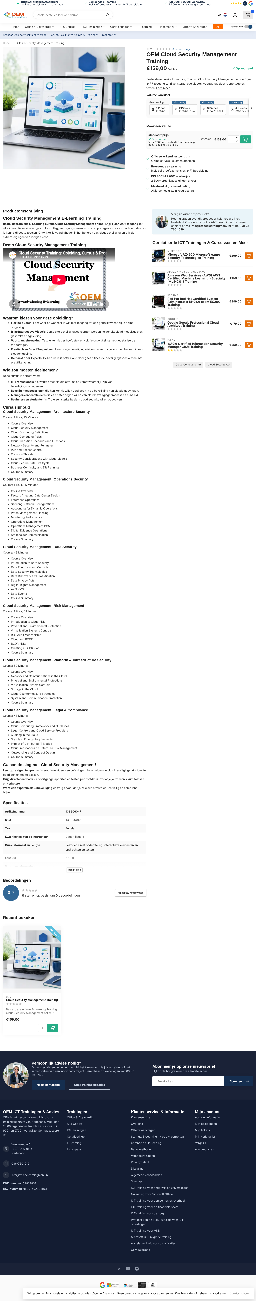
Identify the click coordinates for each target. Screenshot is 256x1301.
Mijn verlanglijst (205, 1136)
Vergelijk (200, 1143)
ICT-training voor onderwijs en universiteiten (159, 1187)
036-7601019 (20, 1163)
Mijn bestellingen (206, 1123)
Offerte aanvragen (143, 1130)
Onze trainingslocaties (89, 1084)
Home (15, 26)
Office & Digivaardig (38, 26)
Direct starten (108, 34)
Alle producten (204, 1149)
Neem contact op (48, 1084)
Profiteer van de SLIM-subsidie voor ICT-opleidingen (157, 1222)
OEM (149, 49)
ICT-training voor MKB (145, 1230)
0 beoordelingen (182, 49)
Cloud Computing (188, 364)
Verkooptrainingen (143, 1155)
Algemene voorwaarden (146, 1175)
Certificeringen (119, 26)
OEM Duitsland (140, 1249)
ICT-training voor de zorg (147, 1213)
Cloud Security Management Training (40, 43)
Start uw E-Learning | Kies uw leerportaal (157, 1136)
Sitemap (136, 1181)
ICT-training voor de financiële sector (155, 1207)
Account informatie (207, 1117)
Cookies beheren (240, 1293)
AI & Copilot (67, 26)
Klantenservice (140, 1117)
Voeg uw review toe (130, 892)
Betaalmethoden (141, 1149)
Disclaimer (137, 1168)
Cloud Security (219, 364)
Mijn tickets (202, 1130)
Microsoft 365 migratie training (151, 1237)
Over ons (137, 1123)
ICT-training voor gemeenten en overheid (158, 1200)
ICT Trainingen (92, 26)
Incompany (167, 26)
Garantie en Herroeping (146, 1143)
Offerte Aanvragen (195, 26)
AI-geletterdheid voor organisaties (153, 1243)
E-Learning (145, 26)
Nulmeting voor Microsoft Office (152, 1194)
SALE (218, 26)
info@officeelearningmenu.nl (211, 225)
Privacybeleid (140, 1162)
